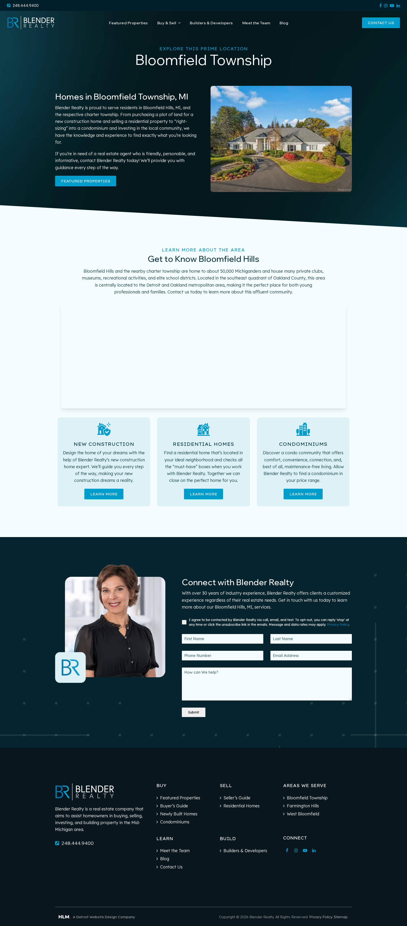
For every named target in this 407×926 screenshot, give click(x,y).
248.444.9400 (26, 5)
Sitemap (341, 917)
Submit (193, 712)
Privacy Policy (338, 624)
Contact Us (381, 23)
